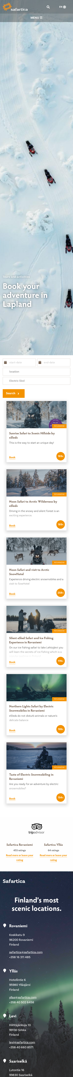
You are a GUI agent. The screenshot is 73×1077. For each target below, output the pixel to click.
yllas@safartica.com (22, 997)
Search (10, 393)
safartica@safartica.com (26, 952)
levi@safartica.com (22, 1042)
